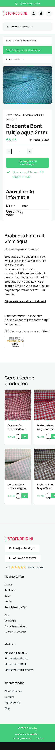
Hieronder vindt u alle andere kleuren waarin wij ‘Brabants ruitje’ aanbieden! (27, 320)
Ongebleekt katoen (16, 626)
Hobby (8, 601)
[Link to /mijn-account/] (34, 13)
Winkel (17, 114)
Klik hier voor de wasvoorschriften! (27, 331)
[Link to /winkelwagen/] (41, 13)
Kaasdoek (10, 620)
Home (9, 114)
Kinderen (10, 590)
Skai (7, 615)
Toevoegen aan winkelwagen (27, 163)
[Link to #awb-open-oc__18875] (49, 13)
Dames (9, 584)
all (22, 213)
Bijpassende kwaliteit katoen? (25, 301)
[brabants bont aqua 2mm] (27, 85)
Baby (7, 595)
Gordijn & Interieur (15, 632)
